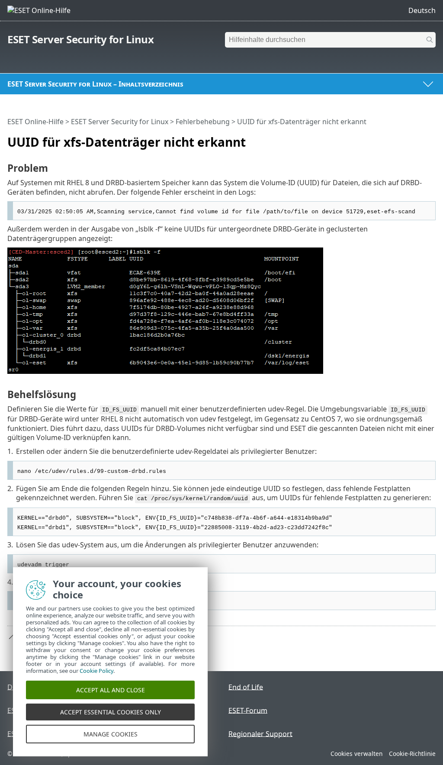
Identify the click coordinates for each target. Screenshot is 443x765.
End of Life (245, 686)
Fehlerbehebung (203, 121)
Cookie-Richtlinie (412, 753)
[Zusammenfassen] (431, 138)
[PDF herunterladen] (418, 138)
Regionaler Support (260, 733)
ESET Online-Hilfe (35, 121)
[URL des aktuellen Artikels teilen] (405, 138)
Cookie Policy (96, 671)
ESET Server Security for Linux (80, 39)
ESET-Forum (247, 710)
